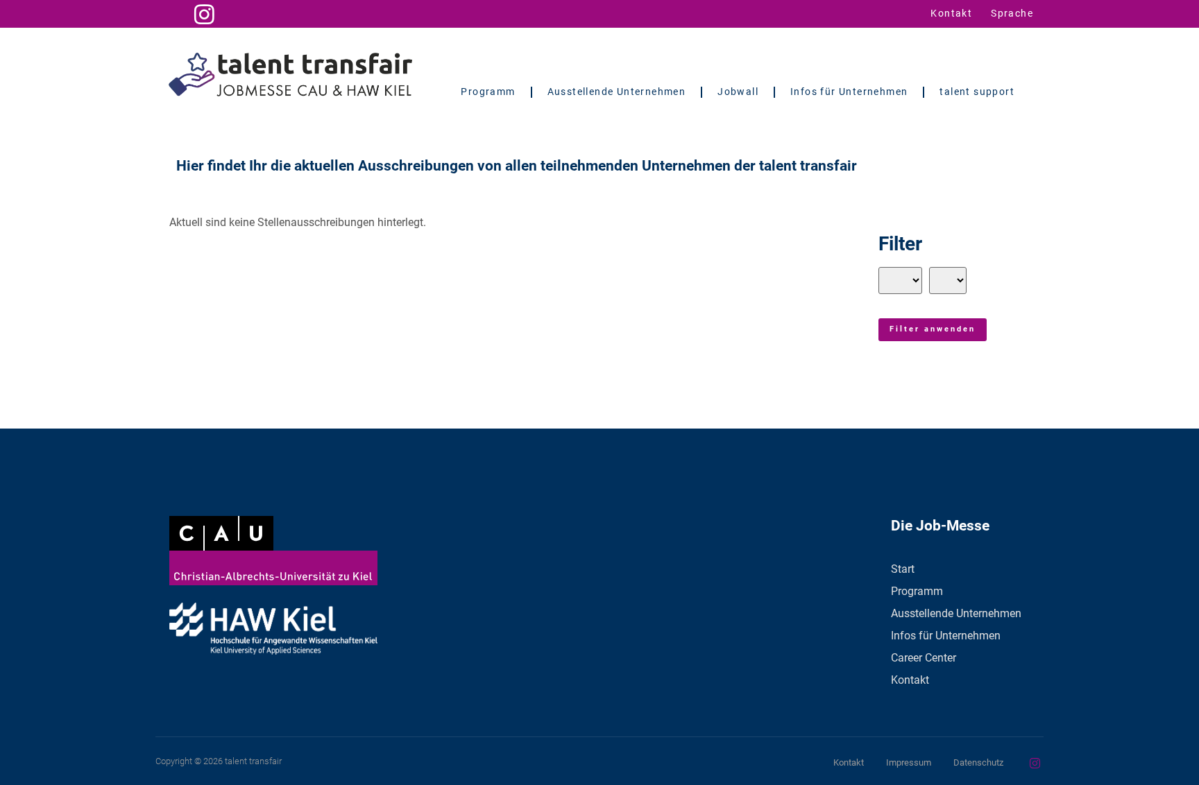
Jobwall (737, 91)
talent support (976, 91)
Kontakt (951, 13)
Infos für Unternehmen (849, 91)
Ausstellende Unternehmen (616, 91)
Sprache (1012, 13)
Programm (488, 91)
